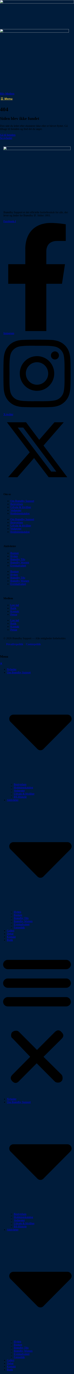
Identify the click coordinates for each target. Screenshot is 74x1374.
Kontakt (14, 611)
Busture (14, 553)
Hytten (14, 556)
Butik (13, 608)
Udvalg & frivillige (20, 507)
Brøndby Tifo (17, 559)
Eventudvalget (18, 565)
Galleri (10, 930)
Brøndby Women (19, 562)
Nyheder (11, 669)
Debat (10, 933)
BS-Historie (20, 796)
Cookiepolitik (33, 644)
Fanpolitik (19, 927)
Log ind (14, 605)
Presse (13, 614)
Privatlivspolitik (14, 644)
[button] (37, 1019)
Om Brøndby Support (22, 500)
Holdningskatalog (20, 513)
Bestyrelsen (16, 504)
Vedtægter (15, 510)
